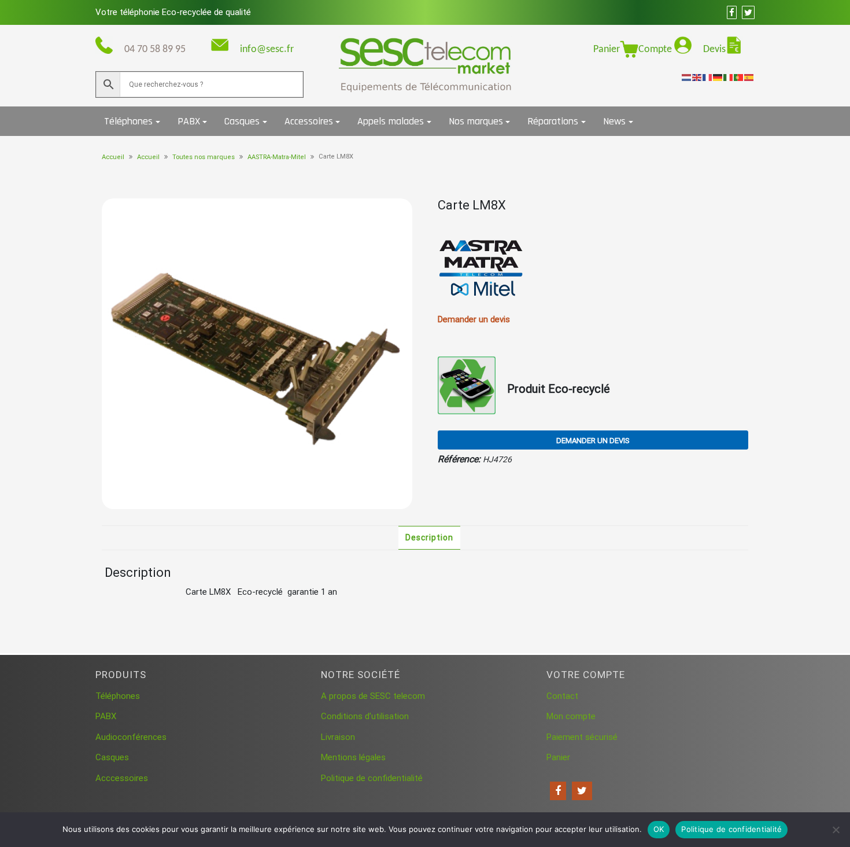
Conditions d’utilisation (365, 716)
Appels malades (390, 121)
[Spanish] (749, 77)
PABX (189, 121)
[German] (718, 77)
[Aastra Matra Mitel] (481, 268)
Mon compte (571, 716)
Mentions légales (353, 757)
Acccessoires (121, 778)
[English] (697, 77)
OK (658, 829)
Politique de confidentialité (372, 778)
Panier (606, 49)
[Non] (835, 829)
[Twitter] (582, 791)
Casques (242, 121)
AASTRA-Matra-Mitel (276, 157)
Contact (562, 696)
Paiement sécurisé (582, 737)
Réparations (552, 121)
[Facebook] (558, 791)
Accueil (113, 157)
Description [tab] (429, 537)
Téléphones (128, 121)
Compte (656, 49)
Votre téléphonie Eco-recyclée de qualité (173, 12)
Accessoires (308, 121)
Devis (714, 49)
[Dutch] (687, 77)
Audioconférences (131, 737)
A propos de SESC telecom (373, 696)
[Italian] (728, 77)
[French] (708, 77)
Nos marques (476, 121)
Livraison (338, 737)
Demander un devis (593, 440)
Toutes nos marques (203, 157)
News (614, 121)
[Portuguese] (739, 77)
